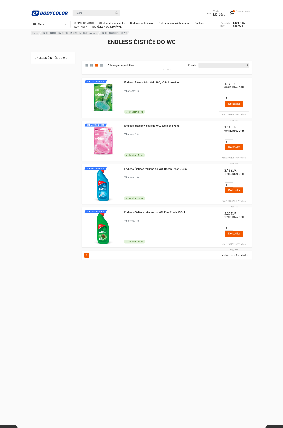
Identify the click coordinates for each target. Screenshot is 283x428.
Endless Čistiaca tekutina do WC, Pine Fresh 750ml (154, 212)
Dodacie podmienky (141, 23)
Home (35, 33)
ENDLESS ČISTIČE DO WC (51, 57)
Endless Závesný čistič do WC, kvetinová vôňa (151, 125)
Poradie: (192, 65)
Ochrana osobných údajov (174, 23)
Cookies (199, 23)
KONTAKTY (80, 26)
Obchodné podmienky (112, 23)
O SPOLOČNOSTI (84, 23)
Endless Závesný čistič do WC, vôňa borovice (151, 82)
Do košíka (234, 103)
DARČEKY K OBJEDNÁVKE (107, 26)
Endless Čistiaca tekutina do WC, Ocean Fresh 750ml (155, 169)
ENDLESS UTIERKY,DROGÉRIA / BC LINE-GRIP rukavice (69, 33)
